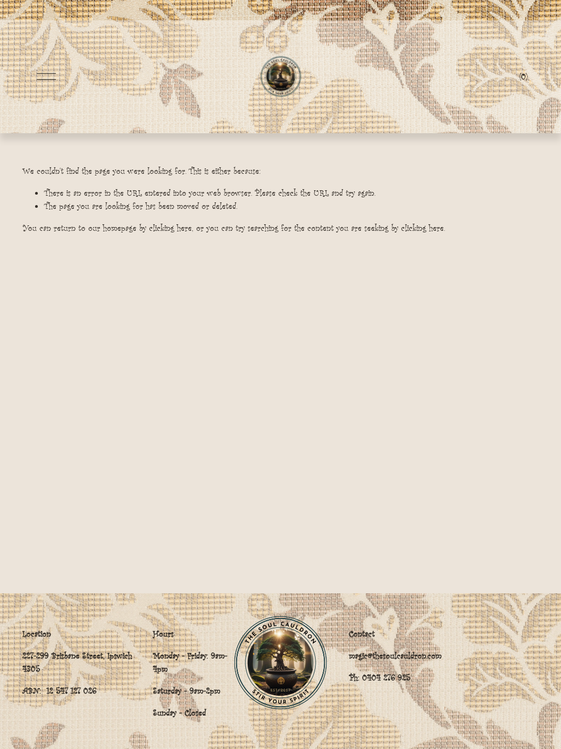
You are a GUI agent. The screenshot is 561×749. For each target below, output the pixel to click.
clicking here (170, 228)
